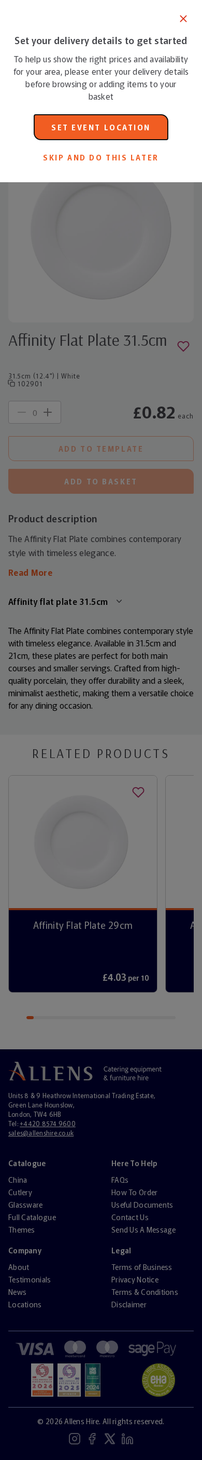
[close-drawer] (183, 18)
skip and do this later (100, 157)
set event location (101, 127)
